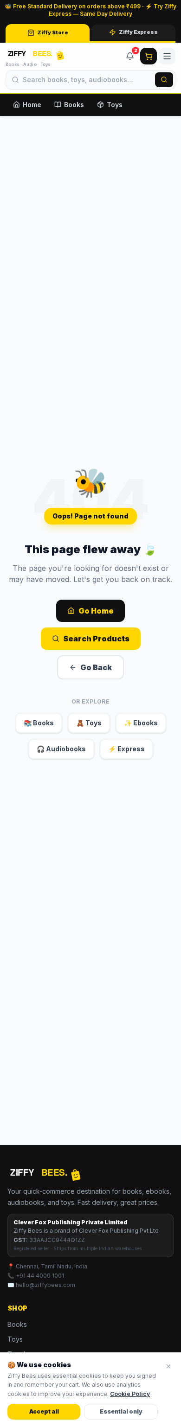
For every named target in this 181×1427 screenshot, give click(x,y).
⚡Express (126, 749)
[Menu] (167, 56)
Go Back (96, 667)
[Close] (168, 1366)
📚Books (39, 723)
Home (32, 105)
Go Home (96, 610)
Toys (115, 105)
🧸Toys (89, 723)
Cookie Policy (130, 1393)
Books (74, 105)
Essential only (121, 1411)
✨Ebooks (141, 723)
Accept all (44, 1411)
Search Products (96, 638)
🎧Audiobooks (61, 749)
